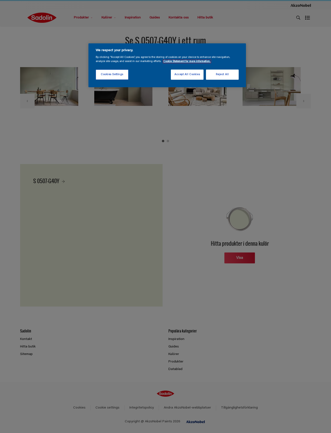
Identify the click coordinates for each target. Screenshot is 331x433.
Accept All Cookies (187, 74)
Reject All (222, 74)
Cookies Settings (112, 74)
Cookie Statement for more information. (187, 61)
